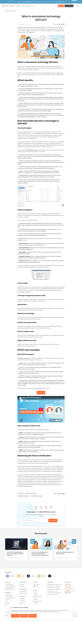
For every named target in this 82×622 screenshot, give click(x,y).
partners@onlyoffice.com (70, 588)
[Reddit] (59, 24)
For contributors (22, 598)
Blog (6, 10)
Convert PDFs (7, 599)
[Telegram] (62, 24)
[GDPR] (37, 587)
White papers (35, 599)
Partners (27, 5)
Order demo (35, 603)
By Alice (67, 557)
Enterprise (12, 5)
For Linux (22, 576)
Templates (7, 582)
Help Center (35, 594)
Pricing (22, 5)
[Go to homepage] (3, 6)
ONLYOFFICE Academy (37, 596)
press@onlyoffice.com (69, 591)
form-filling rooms (49, 371)
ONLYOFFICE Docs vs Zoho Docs (53, 587)
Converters (8, 592)
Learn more (57, 611)
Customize (23, 615)
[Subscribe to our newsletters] (6, 615)
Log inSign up (69, 5)
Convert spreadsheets (9, 596)
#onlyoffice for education (36, 496)
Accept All (32, 615)
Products (7, 5)
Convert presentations (9, 598)
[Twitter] (55, 24)
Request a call (68, 592)
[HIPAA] (34, 587)
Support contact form (37, 601)
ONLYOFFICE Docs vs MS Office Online (54, 584)
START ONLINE (41, 392)
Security (35, 582)
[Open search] (75, 6)
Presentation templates (9, 589)
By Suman (30, 24)
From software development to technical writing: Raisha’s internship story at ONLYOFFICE (40, 553)
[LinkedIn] (57, 24)
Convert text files (8, 594)
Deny (15, 615)
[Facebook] (53, 24)
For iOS (52, 576)
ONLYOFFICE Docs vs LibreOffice (53, 589)
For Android (43, 576)
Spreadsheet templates (9, 587)
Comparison (50, 582)
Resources (32, 5)
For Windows (11, 576)
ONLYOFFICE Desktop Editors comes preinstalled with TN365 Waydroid (15, 553)
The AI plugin (20, 238)
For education (22, 582)
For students (21, 584)
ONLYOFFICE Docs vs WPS (52, 591)
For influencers (22, 601)
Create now (53, 520)
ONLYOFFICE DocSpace (32, 150)
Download (61, 5)
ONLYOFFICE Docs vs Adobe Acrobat (54, 592)
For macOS (32, 576)
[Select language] (78, 6)
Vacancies (21, 603)
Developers (18, 5)
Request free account (23, 593)
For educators (22, 586)
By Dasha (18, 557)
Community (35, 592)
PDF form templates (9, 584)
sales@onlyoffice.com (69, 585)
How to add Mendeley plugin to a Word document (65, 552)
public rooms (56, 382)
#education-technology (31, 493)
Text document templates (10, 586)
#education (20, 493)
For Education (12, 10)
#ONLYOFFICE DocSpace (23, 496)
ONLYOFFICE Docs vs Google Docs (53, 586)
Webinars (35, 598)
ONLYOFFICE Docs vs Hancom (53, 594)
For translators (22, 600)
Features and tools (22, 591)
